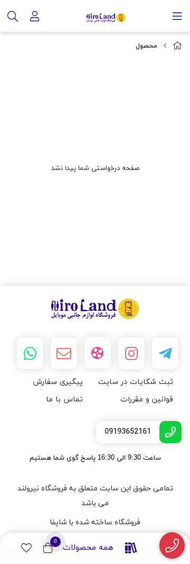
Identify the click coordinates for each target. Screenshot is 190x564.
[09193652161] (172, 545)
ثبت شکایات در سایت (135, 382)
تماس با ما (64, 399)
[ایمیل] (64, 353)
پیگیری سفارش (58, 382)
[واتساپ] (30, 353)
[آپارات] (97, 353)
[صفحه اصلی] (177, 46)
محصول (146, 46)
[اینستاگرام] (131, 353)
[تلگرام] (165, 353)
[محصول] (95, 309)
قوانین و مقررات (146, 399)
